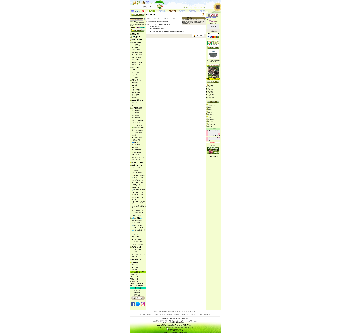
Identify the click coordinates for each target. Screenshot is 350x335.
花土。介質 (135, 67)
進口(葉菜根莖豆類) (137, 52)
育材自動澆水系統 (137, 220)
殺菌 (134, 24)
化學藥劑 (134, 105)
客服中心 (210, 109)
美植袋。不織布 (136, 145)
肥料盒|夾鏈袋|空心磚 (137, 192)
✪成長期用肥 (134, 276)
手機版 (143, 314)
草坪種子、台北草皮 (137, 64)
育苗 (136, 24)
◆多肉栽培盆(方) (136, 149)
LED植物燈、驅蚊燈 (137, 212)
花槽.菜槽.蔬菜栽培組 (137, 130)
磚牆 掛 (131, 25)
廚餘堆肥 (134, 85)
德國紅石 (140, 22)
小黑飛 (142, 24)
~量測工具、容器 (136, 185)
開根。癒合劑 (135, 95)
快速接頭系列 (135, 236)
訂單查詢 (193, 314)
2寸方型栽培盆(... (211, 92)
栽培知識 (162, 314)
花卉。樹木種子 (136, 59)
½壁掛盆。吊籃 (136, 140)
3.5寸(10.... (209, 95)
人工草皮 (134, 252)
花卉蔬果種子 (136, 42)
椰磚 (138, 24)
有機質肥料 (135, 82)
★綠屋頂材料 (135, 135)
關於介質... (137, 292)
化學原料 (134, 97)
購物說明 (210, 112)
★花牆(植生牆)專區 (137, 137)
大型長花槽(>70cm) (137, 132)
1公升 (133, 70)
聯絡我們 (210, 126)
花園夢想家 (150, 314)
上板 (135, 22)
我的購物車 (177, 314)
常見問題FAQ (211, 114)
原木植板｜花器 (136, 110)
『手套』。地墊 (136, 167)
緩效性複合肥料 (136, 92)
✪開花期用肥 (134, 279)
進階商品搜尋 (133, 21)
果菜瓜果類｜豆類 (137, 54)
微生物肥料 (135, 87)
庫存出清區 (135, 34)
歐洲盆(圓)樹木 (136, 117)
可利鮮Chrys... (210, 88)
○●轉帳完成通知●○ (212, 105)
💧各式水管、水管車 (137, 227)
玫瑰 (140, 24)
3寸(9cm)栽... (211, 85)
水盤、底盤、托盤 (137, 159)
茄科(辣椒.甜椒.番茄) (137, 57)
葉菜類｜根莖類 (136, 50)
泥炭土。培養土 (136, 72)
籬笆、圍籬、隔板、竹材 (138, 254)
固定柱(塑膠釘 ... (211, 97)
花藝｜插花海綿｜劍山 (138, 210)
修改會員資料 (185, 314)
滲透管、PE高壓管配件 (138, 244)
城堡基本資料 (211, 117)
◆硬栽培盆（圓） (137, 147)
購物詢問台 (169, 314)
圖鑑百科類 (135, 265)
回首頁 (156, 314)
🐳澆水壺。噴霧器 (137, 225)
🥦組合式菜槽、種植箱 (138, 127)
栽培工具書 (135, 267)
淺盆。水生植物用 (137, 125)
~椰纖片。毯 (135, 187)
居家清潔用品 (136, 259)
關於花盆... (137, 295)
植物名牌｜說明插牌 (137, 182)
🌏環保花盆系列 (136, 142)
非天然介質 (135, 77)
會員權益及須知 (211, 124)
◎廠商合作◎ (213, 156)
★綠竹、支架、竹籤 (137, 197)
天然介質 (134, 75)
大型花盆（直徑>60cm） (138, 120)
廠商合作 (206, 314)
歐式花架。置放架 (138, 162)
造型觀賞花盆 (135, 115)
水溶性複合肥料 (136, 90)
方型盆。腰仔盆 (136, 122)
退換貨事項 (210, 121)
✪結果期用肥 (134, 281)
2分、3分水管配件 (137, 239)
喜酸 (143, 22)
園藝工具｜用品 (137, 165)
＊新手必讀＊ (138, 288)
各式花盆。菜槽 (137, 108)
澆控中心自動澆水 (137, 223)
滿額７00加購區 (137, 39)
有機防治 (134, 102)
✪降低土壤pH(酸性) (136, 286)
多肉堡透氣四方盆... (211, 98)
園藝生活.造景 (136, 269)
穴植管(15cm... (210, 91)
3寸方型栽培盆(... (211, 89)
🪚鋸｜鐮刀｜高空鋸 (137, 177)
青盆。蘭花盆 (135, 154)
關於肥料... (137, 290)
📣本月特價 (136, 37)
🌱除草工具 (135, 170)
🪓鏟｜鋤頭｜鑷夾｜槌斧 (138, 175)
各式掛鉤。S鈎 (136, 199)
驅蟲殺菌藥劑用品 (138, 100)
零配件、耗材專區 (137, 215)
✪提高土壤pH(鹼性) (136, 283)
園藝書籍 (135, 262)
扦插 (145, 24)
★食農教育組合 (136, 45)
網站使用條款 (211, 119)
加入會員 (199, 314)
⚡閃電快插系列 (136, 234)
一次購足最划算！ (213, 23)
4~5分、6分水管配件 (137, 241)
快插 (137, 22)
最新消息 (210, 107)
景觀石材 (134, 256)
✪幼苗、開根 (134, 274)
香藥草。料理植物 (137, 62)
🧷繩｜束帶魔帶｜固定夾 (138, 190)
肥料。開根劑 (136, 80)
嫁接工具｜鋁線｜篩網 (138, 180)
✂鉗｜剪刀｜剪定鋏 (137, 172)
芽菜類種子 (135, 47)
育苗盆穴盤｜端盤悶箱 (138, 157)
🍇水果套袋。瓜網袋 (137, 194)
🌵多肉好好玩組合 (137, 152)
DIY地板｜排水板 (136, 249)
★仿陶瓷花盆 (135, 113)
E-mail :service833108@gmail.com (175, 329)
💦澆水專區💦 (137, 218)
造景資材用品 (136, 247)
